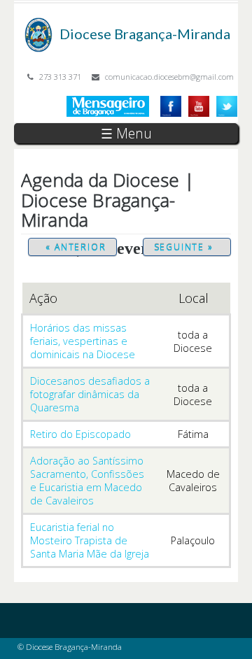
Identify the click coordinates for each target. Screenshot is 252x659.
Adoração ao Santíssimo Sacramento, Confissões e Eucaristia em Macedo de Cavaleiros (87, 480)
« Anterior (76, 247)
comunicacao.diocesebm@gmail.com (169, 76)
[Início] (38, 24)
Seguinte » (184, 247)
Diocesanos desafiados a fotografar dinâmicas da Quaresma (90, 394)
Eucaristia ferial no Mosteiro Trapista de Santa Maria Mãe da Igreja (89, 540)
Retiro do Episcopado (80, 434)
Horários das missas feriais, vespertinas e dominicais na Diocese (82, 341)
